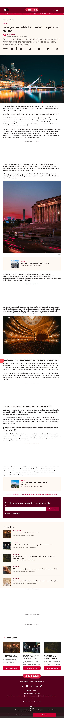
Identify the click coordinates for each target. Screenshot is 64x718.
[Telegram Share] (38, 48)
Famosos (28, 13)
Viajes (57, 13)
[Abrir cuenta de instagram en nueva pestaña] (27, 686)
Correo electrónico (9, 505)
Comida (22, 13)
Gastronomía (34, 696)
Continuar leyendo (11, 668)
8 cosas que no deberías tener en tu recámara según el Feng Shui (35, 581)
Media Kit (46, 696)
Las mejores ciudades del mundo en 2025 (35, 263)
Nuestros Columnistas (18, 696)
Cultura (36, 13)
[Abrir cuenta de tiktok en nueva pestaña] (32, 686)
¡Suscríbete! (52, 509)
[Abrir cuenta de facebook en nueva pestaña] (41, 686)
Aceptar (44, 714)
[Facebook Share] (12, 48)
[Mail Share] (56, 48)
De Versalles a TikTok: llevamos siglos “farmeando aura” (32, 545)
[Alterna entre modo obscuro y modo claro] (6, 9)
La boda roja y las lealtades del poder (26, 533)
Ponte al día (43, 13)
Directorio (53, 696)
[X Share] (21, 48)
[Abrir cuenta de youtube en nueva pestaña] (37, 686)
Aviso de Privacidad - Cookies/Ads (32, 701)
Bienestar (6, 13)
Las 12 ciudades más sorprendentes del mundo (34, 483)
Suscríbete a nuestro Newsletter (32, 693)
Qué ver (51, 13)
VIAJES (23, 261)
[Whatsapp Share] (29, 48)
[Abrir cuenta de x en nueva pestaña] (23, 686)
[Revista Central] (32, 10)
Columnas (14, 13)
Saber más (19, 714)
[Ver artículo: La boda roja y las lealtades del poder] (7, 534)
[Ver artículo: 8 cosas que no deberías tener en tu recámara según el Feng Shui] (7, 582)
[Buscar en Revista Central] (54, 10)
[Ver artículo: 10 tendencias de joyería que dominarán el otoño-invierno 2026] (7, 570)
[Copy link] (47, 48)
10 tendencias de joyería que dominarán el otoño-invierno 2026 (35, 569)
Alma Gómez (12, 34)
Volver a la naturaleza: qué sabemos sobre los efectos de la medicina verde (33, 557)
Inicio (4, 19)
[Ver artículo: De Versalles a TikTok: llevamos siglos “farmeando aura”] (7, 546)
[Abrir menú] (57, 10)
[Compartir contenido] (2, 361)
